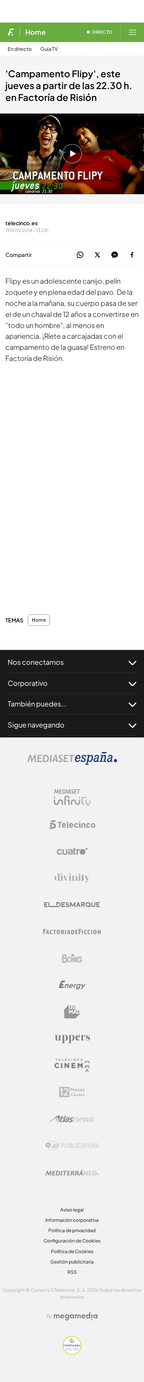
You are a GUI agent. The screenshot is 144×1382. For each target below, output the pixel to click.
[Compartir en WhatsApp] (80, 255)
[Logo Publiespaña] (72, 1145)
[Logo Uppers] (72, 1038)
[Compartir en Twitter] (97, 255)
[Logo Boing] (72, 958)
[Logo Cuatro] (72, 851)
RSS (72, 1272)
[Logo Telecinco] (72, 824)
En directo (20, 49)
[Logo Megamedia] (76, 1316)
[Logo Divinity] (72, 878)
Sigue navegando (36, 724)
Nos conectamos (36, 662)
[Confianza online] (72, 1352)
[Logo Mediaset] (72, 763)
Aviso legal (72, 1210)
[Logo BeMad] (72, 1011)
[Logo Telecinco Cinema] (72, 1065)
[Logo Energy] (72, 985)
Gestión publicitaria (72, 1262)
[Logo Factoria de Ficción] (72, 931)
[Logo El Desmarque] (72, 904)
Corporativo (28, 683)
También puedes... (37, 703)
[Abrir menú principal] (132, 32)
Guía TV (49, 49)
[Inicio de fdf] (11, 32)
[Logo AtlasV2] (72, 1118)
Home (35, 32)
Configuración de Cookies (72, 1241)
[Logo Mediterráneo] (72, 1172)
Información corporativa (72, 1220)
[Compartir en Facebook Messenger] (114, 255)
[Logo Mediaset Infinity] (72, 797)
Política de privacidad (72, 1230)
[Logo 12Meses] (72, 1092)
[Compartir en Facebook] (132, 255)
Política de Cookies (72, 1251)
